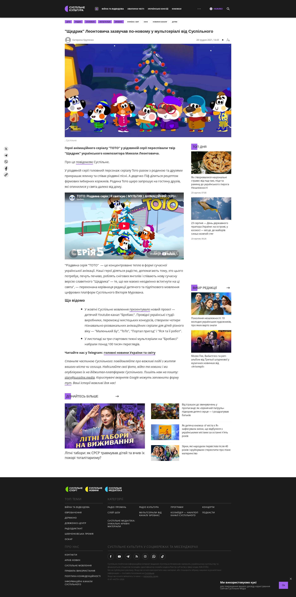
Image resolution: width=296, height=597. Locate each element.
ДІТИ (68, 22)
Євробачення (73, 512)
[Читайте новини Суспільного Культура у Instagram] (145, 556)
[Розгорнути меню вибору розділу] (97, 9)
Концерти (208, 507)
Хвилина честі (135, 8)
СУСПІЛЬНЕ (90, 22)
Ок (283, 585)
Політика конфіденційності (83, 576)
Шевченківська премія (79, 533)
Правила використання (80, 570)
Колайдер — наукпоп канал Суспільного (184, 514)
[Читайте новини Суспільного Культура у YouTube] (119, 556)
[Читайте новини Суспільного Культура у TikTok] (162, 556)
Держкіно (71, 517)
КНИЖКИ (176, 8)
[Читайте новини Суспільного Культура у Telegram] (128, 556)
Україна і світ (133, 22)
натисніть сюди (150, 576)
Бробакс (118, 22)
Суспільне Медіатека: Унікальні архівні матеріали (121, 523)
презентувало (140, 309)
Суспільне (149, 573)
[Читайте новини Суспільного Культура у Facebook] (111, 556)
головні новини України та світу (129, 353)
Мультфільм (105, 22)
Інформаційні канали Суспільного (78, 583)
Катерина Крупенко (83, 39)
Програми (177, 507)
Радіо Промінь (117, 507)
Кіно (146, 22)
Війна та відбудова (113, 8)
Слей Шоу (114, 512)
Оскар (68, 539)
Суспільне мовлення (78, 565)
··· (199, 9)
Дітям (174, 22)
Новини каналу (160, 22)
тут (68, 383)
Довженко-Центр (75, 523)
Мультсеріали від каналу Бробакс (150, 514)
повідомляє (84, 162)
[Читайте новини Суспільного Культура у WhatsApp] (154, 556)
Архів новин (72, 560)
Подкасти (208, 512)
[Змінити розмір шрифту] (228, 39)
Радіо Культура (149, 507)
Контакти (71, 554)
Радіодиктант (73, 528)
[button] (6, 149)
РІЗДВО (78, 22)
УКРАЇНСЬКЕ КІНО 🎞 (158, 8)
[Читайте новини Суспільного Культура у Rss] (137, 556)
